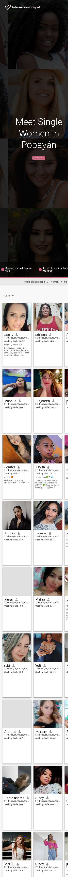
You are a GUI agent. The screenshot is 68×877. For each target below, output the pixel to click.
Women (55, 282)
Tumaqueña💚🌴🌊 (44, 477)
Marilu (9, 864)
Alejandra (42, 401)
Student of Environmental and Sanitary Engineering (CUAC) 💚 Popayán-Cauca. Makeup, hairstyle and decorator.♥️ (47, 484)
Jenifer (9, 467)
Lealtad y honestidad (13, 345)
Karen (8, 599)
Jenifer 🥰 (8, 477)
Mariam (41, 732)
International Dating (34, 282)
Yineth (40, 467)
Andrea (9, 533)
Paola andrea (14, 798)
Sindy (39, 798)
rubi (7, 666)
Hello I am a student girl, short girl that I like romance (16, 481)
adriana (41, 335)
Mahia (40, 599)
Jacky (8, 335)
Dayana (41, 533)
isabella (10, 401)
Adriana (10, 732)
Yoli (38, 666)
